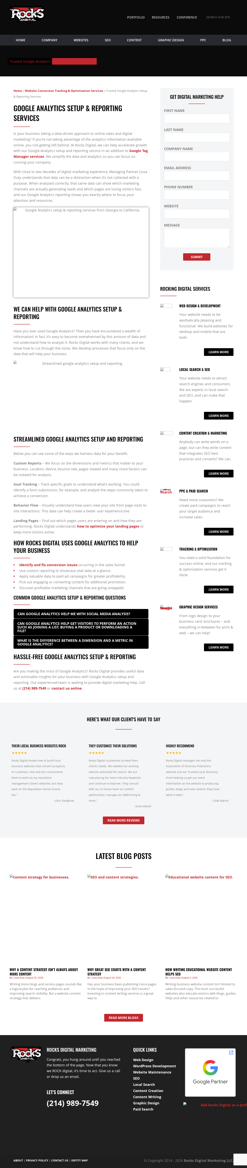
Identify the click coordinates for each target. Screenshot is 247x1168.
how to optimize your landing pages (108, 526)
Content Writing (147, 1097)
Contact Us (59, 1160)
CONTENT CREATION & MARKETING (203, 433)
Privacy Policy (37, 1160)
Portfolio (136, 17)
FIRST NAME (174, 110)
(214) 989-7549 (34, 688)
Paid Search (143, 1109)
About (18, 1160)
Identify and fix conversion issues (48, 564)
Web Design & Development (200, 305)
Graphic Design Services (198, 606)
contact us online (67, 688)
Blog (226, 40)
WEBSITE (171, 206)
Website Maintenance (152, 1072)
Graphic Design (171, 40)
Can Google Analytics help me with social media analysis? (74, 613)
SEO (108, 40)
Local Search (144, 1084)
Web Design (143, 1059)
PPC (203, 40)
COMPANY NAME (178, 148)
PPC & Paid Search (193, 490)
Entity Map (79, 1160)
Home (20, 40)
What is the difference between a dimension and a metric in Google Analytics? (75, 642)
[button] (81, 613)
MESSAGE (172, 225)
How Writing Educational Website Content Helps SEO (198, 971)
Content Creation (148, 1090)
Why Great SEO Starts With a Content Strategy (116, 971)
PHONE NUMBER (178, 187)
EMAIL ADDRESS (177, 168)
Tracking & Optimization (198, 548)
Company (49, 40)
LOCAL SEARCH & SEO (194, 369)
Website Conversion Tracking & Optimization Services (64, 91)
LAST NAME (174, 129)
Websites (81, 40)
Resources (160, 17)
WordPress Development (154, 1066)
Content (134, 40)
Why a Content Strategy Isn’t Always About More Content (44, 971)
